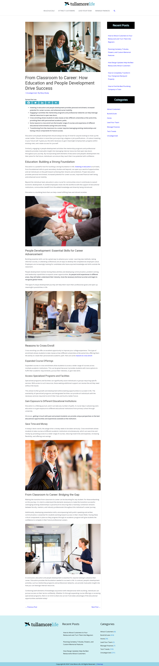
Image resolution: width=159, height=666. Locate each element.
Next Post (96, 607)
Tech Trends (111, 131)
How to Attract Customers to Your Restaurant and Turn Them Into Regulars (120, 39)
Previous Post (31, 607)
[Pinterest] (49, 102)
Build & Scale (112, 114)
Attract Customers (113, 109)
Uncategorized (31, 93)
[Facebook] (28, 102)
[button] (114, 11)
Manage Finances (113, 127)
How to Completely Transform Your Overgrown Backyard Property (119, 76)
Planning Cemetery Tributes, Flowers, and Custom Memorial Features (119, 52)
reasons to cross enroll (84, 356)
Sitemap (100, 664)
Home (109, 118)
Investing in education (83, 167)
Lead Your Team (113, 122)
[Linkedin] (42, 102)
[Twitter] (35, 102)
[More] (56, 102)
